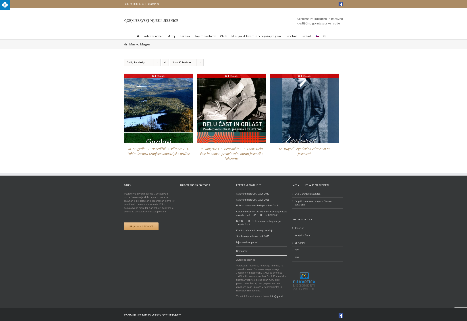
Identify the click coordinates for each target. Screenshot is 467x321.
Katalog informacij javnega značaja (254, 230)
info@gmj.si (153, 4)
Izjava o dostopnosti (247, 242)
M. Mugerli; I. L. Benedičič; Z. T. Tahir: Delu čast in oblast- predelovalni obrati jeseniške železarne (231, 154)
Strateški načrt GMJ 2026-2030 (252, 193)
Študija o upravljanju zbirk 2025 (252, 236)
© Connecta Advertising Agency (165, 315)
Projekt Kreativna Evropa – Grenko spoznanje (313, 203)
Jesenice (299, 228)
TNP (297, 257)
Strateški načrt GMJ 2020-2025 (252, 199)
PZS (297, 250)
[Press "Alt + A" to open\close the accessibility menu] (5, 5)
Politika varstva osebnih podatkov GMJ (257, 205)
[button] (324, 35)
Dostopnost (242, 251)
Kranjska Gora (302, 235)
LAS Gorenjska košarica (307, 193)
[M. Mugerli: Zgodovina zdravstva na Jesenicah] (304, 75)
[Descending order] (165, 62)
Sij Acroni (300, 242)
